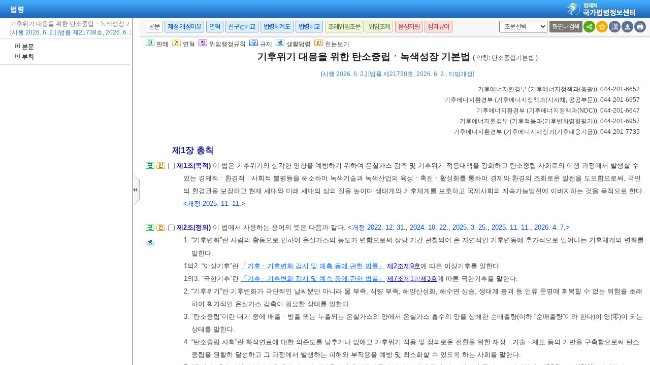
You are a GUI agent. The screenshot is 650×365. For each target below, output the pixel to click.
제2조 (395, 266)
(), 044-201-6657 (542, 99)
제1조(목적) (195, 165)
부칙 (28, 56)
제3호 (428, 278)
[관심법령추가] (602, 26)
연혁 (214, 26)
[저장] (627, 26)
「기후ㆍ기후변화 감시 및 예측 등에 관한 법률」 (313, 266)
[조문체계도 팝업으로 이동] (150, 168)
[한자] (615, 26)
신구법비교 (242, 26)
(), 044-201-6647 (558, 110)
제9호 (412, 266)
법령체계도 (277, 26)
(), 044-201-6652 (559, 89)
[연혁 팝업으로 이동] (160, 168)
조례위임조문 (344, 26)
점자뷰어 (438, 26)
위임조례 (379, 26)
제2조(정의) (195, 227)
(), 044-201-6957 (550, 121)
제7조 (395, 278)
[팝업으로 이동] (150, 245)
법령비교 (309, 26)
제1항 (412, 278)
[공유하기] (589, 26)
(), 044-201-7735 (546, 131)
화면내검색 (565, 26)
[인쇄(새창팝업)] (640, 26)
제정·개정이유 (184, 26)
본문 (28, 46)
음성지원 (408, 26)
